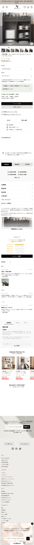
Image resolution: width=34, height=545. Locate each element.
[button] (4, 58)
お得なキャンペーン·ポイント (8, 479)
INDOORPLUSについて (6, 497)
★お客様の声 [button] (17, 543)
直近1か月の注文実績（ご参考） (11, 94)
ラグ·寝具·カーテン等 (6, 518)
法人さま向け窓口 (5, 458)
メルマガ (3, 472)
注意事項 (8, 322)
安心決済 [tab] (27, 164)
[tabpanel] (17, 174)
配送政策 (3, 188)
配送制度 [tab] (6, 164)
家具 (2, 508)
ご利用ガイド (4, 474)
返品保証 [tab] (17, 164)
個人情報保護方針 (5, 495)
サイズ (3, 65)
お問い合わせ (17, 107)
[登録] (28, 538)
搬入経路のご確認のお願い (7, 483)
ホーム (2, 11)
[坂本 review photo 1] (5, 282)
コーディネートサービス (6, 477)
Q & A (17, 322)
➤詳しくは (17, 177)
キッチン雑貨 (4, 514)
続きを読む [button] (5, 276)
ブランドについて (6, 199)
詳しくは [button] (27, 86)
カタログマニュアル (5, 500)
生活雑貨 (3, 510)
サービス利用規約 (5, 502)
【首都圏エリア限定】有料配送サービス (16, 86)
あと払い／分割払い (6, 203)
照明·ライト (4, 516)
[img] (4, 269)
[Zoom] (31, 43)
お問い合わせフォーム (6, 481)
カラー (3, 72)
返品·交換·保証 (4, 466)
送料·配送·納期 (4, 462)
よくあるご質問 (4, 464)
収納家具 (3, 523)
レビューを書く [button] (17, 256)
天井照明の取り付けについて (7, 485)
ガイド (26, 322)
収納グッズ (3, 512)
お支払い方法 (4, 460)
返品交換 (3, 192)
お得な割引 (4, 196)
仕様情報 (3, 185)
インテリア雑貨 (4, 520)
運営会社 (3, 491)
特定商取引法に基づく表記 (7, 493)
